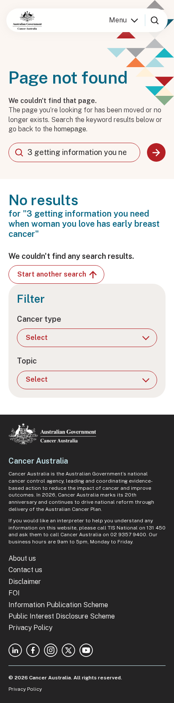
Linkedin (15, 650)
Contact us (25, 570)
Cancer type (39, 319)
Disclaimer (24, 582)
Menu (118, 20)
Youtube (86, 650)
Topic (27, 360)
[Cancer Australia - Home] (27, 20)
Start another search (51, 274)
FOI (14, 593)
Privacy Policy (30, 628)
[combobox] (74, 152)
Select (37, 338)
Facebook (33, 650)
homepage (70, 129)
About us (22, 558)
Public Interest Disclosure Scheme (61, 616)
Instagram (50, 650)
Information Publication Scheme (58, 605)
